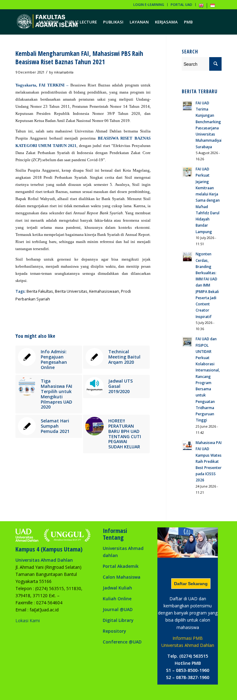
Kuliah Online (117, 598)
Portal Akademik (121, 566)
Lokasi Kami (27, 620)
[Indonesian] (212, 6)
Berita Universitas (71, 291)
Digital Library (118, 620)
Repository (114, 631)
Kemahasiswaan (104, 291)
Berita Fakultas (40, 291)
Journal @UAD (118, 609)
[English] (201, 6)
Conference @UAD (122, 642)
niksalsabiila (63, 72)
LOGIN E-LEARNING (148, 4)
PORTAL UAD (181, 4)
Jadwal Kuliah (117, 588)
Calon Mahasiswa (121, 577)
